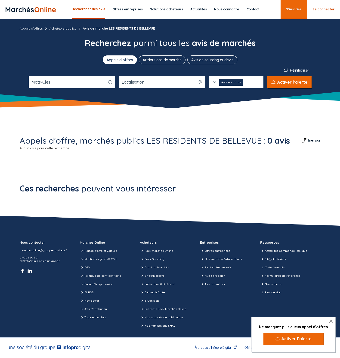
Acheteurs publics (62, 28)
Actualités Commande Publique (286, 250)
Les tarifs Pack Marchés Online (165, 309)
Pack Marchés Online (159, 250)
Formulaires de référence (282, 275)
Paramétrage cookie (98, 284)
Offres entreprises (127, 9)
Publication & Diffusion (160, 284)
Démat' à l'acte (155, 292)
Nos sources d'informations (223, 259)
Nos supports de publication (164, 317)
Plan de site (273, 292)
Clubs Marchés (275, 267)
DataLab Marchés (157, 267)
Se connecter (323, 9)
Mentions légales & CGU (100, 259)
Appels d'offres (31, 28)
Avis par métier (215, 284)
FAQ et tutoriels (275, 259)
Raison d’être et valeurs (100, 250)
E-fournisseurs (154, 275)
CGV (87, 267)
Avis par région (215, 275)
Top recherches (95, 317)
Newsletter (91, 300)
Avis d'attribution (95, 309)
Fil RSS (89, 292)
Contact (253, 9)
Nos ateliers (273, 284)
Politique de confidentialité (102, 275)
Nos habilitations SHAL (160, 325)
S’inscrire (293, 9)
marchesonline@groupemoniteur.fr (44, 250)
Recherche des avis (218, 267)
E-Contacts (152, 300)
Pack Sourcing (154, 259)
